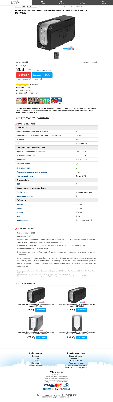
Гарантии (35, 361)
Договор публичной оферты (76, 365)
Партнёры (35, 363)
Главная (18, 7)
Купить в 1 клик (40, 79)
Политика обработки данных (76, 368)
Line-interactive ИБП (84, 220)
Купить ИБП (21, 242)
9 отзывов (34, 84)
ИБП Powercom (32, 7)
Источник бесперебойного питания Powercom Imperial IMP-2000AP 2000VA (77, 333)
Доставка (35, 358)
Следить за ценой (90, 62)
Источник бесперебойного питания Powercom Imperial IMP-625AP (36, 305)
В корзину (24, 75)
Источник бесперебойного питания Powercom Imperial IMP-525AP (77, 305)
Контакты (35, 356)
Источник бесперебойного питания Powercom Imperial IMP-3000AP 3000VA (36, 333)
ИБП (23, 7)
